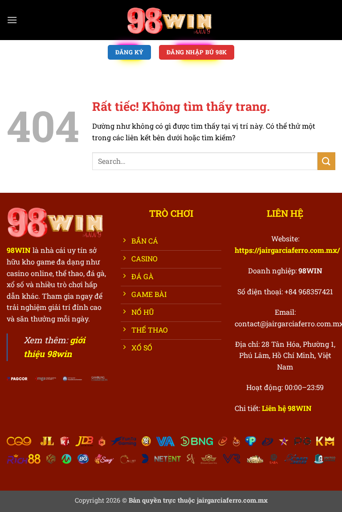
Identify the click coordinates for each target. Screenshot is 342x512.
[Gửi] (326, 161)
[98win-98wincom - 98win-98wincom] (171, 20)
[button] (12, 20)
